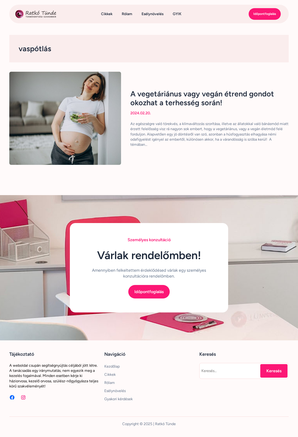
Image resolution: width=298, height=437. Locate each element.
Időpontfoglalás (264, 14)
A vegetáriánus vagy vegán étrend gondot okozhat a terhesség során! (202, 98)
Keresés (273, 370)
